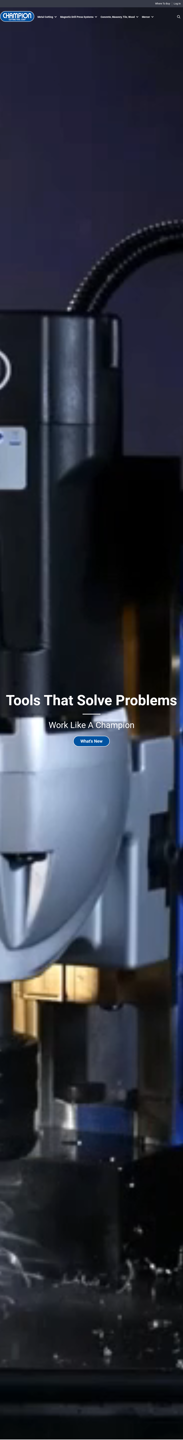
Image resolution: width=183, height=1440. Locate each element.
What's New (91, 741)
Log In (177, 3)
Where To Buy (162, 3)
